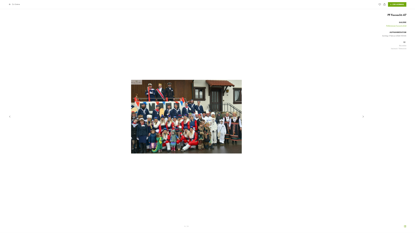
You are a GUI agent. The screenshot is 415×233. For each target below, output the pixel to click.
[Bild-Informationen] (405, 226)
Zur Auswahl (398, 4)
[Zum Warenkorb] (384, 4)
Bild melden (402, 45)
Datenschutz (402, 48)
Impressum (394, 48)
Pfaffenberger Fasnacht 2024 (396, 26)
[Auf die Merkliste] (379, 4)
